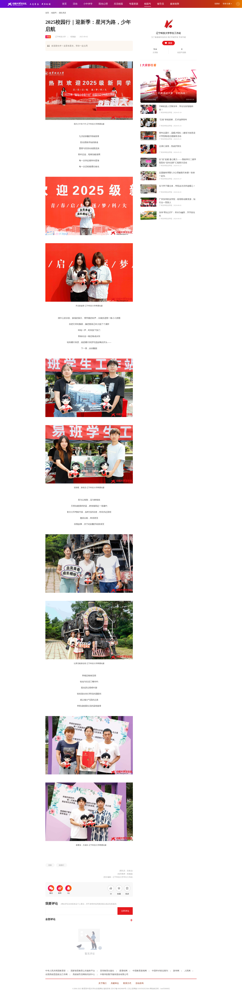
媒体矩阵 (174, 4)
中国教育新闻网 (140, 971)
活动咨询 (139, 983)
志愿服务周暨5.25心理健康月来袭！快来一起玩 (177, 174)
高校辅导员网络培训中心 (84, 974)
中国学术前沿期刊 (160, 971)
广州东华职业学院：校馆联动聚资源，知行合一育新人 (177, 201)
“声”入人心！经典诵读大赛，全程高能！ (165, 93)
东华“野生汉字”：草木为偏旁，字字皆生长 (177, 214)
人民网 (187, 971)
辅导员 (160, 4)
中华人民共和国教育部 (55, 971)
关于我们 (102, 983)
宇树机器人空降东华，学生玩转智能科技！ (176, 108)
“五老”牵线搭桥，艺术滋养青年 (173, 120)
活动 (75, 4)
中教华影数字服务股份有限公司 (114, 974)
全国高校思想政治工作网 (56, 974)
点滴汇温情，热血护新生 (170, 146)
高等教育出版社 (107, 971)
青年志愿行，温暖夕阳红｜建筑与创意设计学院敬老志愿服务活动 (177, 134)
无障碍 (217, 4)
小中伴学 (88, 4)
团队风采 (62, 13)
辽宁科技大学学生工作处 (168, 33)
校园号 (54, 13)
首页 (64, 4)
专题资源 (133, 4)
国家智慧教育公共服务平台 (83, 971)
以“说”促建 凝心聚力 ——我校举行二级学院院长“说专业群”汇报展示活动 (177, 161)
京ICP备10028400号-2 (119, 989)
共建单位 (115, 983)
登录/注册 (226, 4)
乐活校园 (118, 4)
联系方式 (127, 983)
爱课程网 (123, 971)
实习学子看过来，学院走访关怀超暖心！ (177, 186)
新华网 (176, 971)
